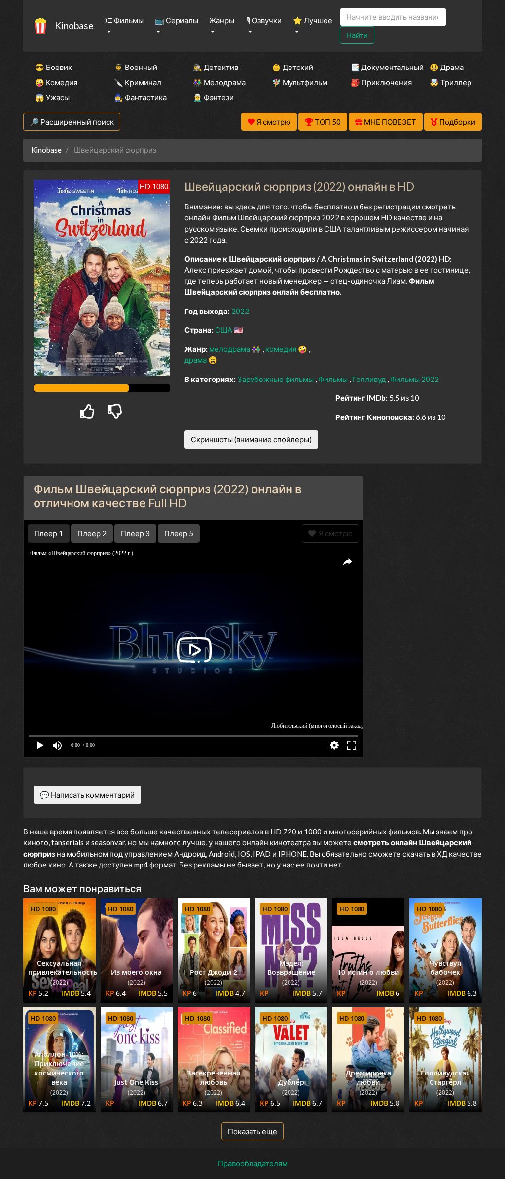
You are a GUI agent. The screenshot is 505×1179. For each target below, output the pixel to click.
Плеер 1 (48, 533)
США (224, 329)
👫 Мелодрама (219, 82)
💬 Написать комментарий (87, 794)
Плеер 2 (92, 533)
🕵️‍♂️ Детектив (215, 67)
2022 (240, 311)
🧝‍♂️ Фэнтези (213, 97)
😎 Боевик (53, 67)
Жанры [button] (221, 20)
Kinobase (74, 25)
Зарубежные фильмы (276, 379)
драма (196, 359)
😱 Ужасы (52, 97)
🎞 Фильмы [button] (124, 20)
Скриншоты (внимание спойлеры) (251, 439)
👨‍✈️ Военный (135, 67)
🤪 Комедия (56, 82)
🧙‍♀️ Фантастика (140, 97)
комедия (281, 349)
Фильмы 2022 (414, 379)
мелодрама (230, 349)
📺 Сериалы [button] (176, 20)
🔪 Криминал (137, 82)
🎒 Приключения (377, 82)
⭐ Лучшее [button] (312, 20)
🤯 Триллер (450, 82)
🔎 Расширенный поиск (72, 121)
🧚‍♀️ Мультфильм (298, 82)
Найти (357, 35)
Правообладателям (253, 1163)
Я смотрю (334, 533)
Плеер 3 (135, 533)
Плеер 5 (178, 533)
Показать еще (252, 1131)
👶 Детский (292, 67)
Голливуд (369, 379)
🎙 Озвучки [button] (264, 20)
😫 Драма (447, 67)
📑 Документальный (377, 67)
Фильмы (333, 379)
